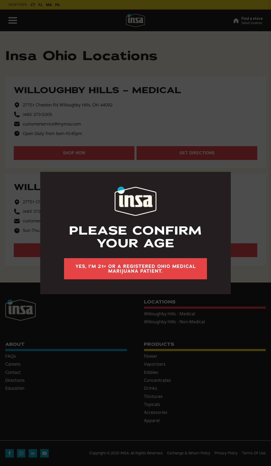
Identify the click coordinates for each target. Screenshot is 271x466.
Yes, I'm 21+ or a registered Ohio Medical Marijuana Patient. (135, 268)
